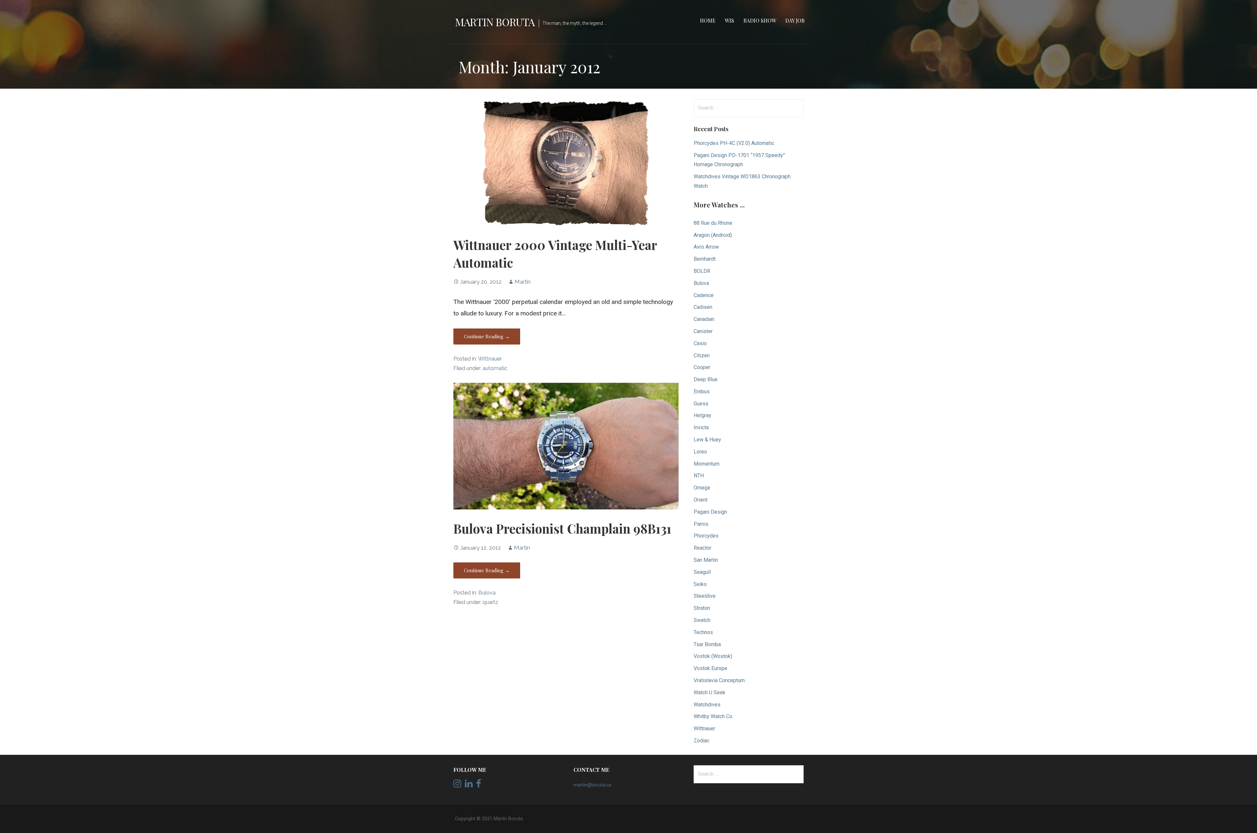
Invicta (701, 427)
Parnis (701, 524)
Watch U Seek (709, 692)
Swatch (702, 620)
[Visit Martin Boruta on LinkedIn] (469, 785)
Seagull (702, 572)
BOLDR (702, 271)
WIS (729, 20)
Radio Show (759, 20)
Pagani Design (710, 512)
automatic (495, 368)
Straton (702, 608)
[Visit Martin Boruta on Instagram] (457, 785)
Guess (701, 403)
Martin (523, 281)
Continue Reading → (487, 336)
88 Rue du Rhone (713, 223)
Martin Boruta (495, 22)
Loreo (700, 452)
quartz (490, 602)
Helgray (702, 415)
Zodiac (701, 740)
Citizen (702, 355)
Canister (703, 331)
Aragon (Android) (713, 235)
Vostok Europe (710, 668)
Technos (703, 632)
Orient (700, 500)
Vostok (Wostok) (713, 656)
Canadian (704, 319)
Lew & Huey (707, 439)
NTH (699, 475)
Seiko (700, 584)
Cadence (704, 295)
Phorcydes (706, 536)
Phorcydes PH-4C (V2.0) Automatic (734, 143)
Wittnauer (490, 359)
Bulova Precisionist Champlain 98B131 (562, 528)
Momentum (707, 464)
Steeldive (705, 596)
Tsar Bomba (707, 644)
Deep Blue (706, 379)
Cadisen (703, 307)
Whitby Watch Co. (713, 716)
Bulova (487, 593)
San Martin (706, 560)
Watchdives (707, 704)
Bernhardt (705, 259)
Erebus (702, 391)
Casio (700, 343)
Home (708, 20)
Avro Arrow (706, 247)
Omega (702, 488)
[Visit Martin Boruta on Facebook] (478, 785)
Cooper (702, 367)
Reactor (702, 548)
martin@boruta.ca (592, 785)
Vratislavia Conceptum (719, 680)
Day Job (795, 20)
